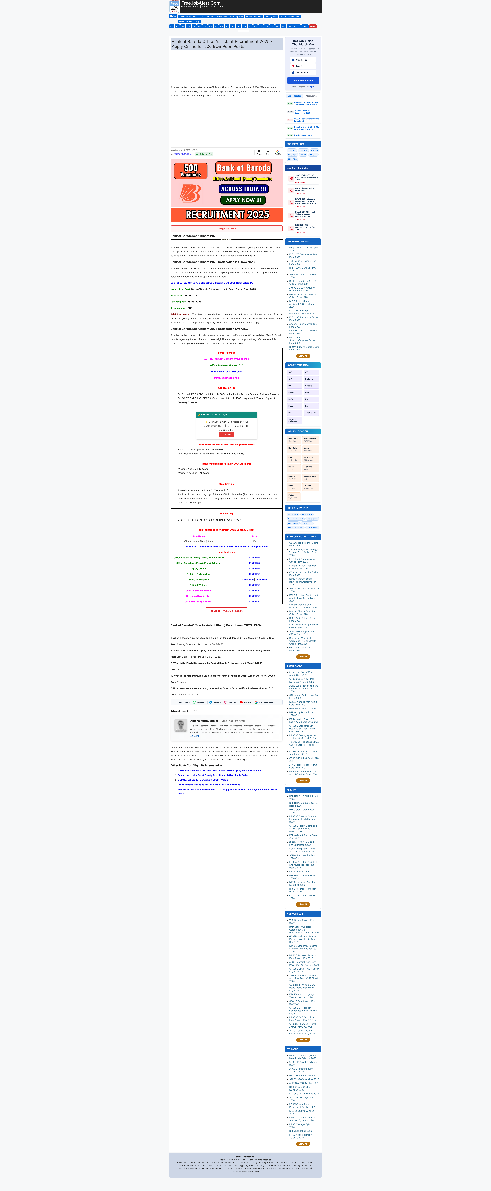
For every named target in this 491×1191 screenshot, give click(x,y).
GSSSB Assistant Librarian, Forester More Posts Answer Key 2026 (304, 939)
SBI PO (303, 155)
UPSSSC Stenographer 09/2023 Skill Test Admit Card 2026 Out (302, 729)
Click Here (254, 585)
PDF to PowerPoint (295, 528)
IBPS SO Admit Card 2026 (302, 708)
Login (311, 87)
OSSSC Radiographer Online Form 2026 (306, 120)
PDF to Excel (307, 523)
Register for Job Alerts (226, 610)
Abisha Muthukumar (183, 154)
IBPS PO (314, 150)
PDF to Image (312, 528)
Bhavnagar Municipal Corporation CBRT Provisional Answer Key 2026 (304, 930)
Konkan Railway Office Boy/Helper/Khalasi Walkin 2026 (302, 582)
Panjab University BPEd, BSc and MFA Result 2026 (306, 128)
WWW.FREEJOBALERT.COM (226, 371)
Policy (238, 1157)
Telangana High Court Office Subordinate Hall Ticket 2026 (304, 745)
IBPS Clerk (292, 155)
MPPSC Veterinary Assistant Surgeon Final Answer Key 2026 (303, 949)
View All (303, 356)
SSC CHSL (303, 150)
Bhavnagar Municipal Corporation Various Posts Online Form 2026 (302, 641)
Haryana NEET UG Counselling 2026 (302, 111)
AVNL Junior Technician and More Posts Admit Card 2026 (303, 688)
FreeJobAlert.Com (200, 3)
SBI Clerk (313, 155)
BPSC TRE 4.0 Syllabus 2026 (304, 1075)
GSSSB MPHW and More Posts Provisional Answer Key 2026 (302, 988)
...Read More (196, 736)
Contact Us (248, 1157)
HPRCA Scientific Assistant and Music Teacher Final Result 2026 (303, 865)
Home (173, 16)
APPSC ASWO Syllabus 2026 (304, 1083)
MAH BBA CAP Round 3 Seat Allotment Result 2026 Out (306, 103)
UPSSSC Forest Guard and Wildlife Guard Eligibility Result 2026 (303, 829)
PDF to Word (293, 523)
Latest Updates (294, 96)
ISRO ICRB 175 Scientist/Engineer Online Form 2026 (302, 340)
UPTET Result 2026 (299, 871)
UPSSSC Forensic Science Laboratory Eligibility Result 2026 (303, 819)
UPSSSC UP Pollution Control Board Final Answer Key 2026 (303, 1011)
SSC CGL (291, 150)
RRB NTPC (292, 159)
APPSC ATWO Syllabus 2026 (304, 1079)
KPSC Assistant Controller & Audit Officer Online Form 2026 (303, 598)
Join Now (226, 434)
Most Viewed (311, 96)
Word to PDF (293, 514)
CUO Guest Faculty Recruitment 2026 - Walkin (203, 780)
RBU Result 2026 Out (303, 135)
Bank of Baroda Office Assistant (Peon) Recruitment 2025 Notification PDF (213, 282)
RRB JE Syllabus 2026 (300, 1131)
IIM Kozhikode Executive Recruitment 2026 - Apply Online (209, 784)
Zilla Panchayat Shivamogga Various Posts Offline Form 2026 (303, 552)
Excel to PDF (307, 514)
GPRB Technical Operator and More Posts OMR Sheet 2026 (303, 978)
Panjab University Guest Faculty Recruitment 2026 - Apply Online (213, 775)
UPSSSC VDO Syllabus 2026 (304, 1093)
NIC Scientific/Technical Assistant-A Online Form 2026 (301, 304)
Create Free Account (303, 80)
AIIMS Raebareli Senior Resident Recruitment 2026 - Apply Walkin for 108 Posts (221, 770)
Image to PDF (312, 519)
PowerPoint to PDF (295, 519)
